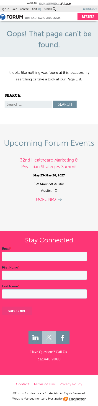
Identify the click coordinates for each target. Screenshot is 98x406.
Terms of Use (44, 384)
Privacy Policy (70, 384)
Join (14, 9)
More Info (46, 199)
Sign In (5, 9)
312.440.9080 (49, 359)
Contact (24, 9)
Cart (35, 9)
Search (48, 9)
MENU (88, 17)
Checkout (90, 9)
